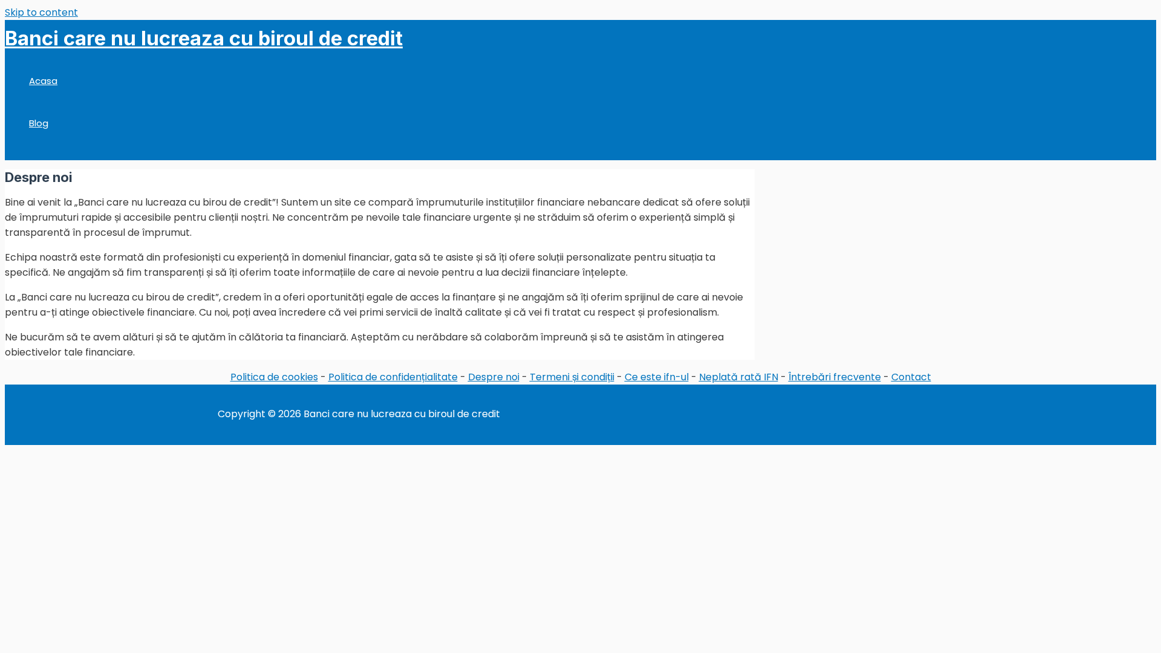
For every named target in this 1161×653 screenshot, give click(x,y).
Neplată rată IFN (738, 377)
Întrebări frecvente (835, 377)
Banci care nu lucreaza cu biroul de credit (204, 38)
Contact (911, 377)
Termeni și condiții (572, 377)
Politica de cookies (274, 377)
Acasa (43, 80)
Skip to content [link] (41, 12)
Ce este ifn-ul (657, 377)
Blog (38, 123)
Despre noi (493, 377)
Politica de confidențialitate (393, 377)
